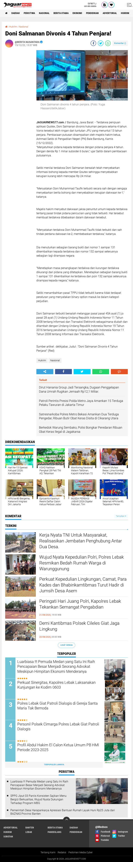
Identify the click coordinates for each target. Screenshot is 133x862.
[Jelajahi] (129, 5)
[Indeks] (104, 5)
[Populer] (111, 5)
